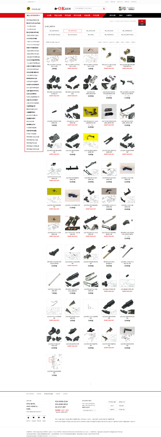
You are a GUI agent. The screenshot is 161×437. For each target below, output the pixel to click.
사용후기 (129, 15)
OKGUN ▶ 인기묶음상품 (32, 146)
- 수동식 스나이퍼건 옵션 (32, 41)
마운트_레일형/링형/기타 (32, 97)
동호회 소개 (122, 402)
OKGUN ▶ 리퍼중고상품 (32, 149)
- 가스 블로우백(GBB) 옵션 (33, 63)
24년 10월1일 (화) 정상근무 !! (33, 411)
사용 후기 (112, 409)
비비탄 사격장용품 (31, 133)
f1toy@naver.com (45, 434)
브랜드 (122, 42)
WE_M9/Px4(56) (72, 30)
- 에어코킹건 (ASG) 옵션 (32, 69)
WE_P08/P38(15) (109, 34)
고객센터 (65, 393)
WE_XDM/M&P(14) (127, 30)
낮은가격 (105, 42)
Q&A (121, 15)
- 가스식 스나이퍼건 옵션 (32, 44)
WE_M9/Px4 (133, 21)
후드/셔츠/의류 (30, 121)
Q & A (112, 405)
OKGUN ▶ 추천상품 (31, 143)
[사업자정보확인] (71, 434)
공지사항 (112, 15)
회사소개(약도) (30, 393)
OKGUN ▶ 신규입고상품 (32, 137)
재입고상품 (58, 15)
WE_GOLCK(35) (109, 30)
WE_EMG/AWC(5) (54, 30)
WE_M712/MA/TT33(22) (127, 34)
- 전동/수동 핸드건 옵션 (32, 35)
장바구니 (119, 1)
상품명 (117, 42)
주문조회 (127, 1)
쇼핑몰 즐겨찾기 (30, 1)
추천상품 (68, 15)
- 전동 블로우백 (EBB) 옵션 (33, 57)
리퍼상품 (96, 15)
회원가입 (113, 1)
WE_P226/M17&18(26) (54, 34)
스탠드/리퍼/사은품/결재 (32, 103)
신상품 (49, 15)
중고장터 (121, 405)
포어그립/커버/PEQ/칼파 (32, 87)
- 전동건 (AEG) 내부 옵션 (32, 54)
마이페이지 (133, 1)
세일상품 (87, 15)
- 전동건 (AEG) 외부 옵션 (32, 50)
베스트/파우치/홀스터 (32, 115)
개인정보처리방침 (48, 393)
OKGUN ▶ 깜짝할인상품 (32, 20)
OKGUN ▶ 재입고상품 (32, 140)
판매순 (127, 42)
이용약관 (39, 393)
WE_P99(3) (91, 34)
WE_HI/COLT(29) (90, 30)
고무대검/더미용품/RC (32, 81)
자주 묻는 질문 (112, 402)
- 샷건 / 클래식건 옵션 (31, 75)
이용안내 (58, 393)
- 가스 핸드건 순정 (31, 29)
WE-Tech (126, 21)
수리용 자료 (122, 409)
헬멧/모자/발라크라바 (32, 109)
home (111, 21)
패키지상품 (77, 15)
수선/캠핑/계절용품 (31, 127)
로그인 (106, 1)
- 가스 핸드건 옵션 (31, 26)
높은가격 (111, 42)
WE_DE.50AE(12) (72, 34)
